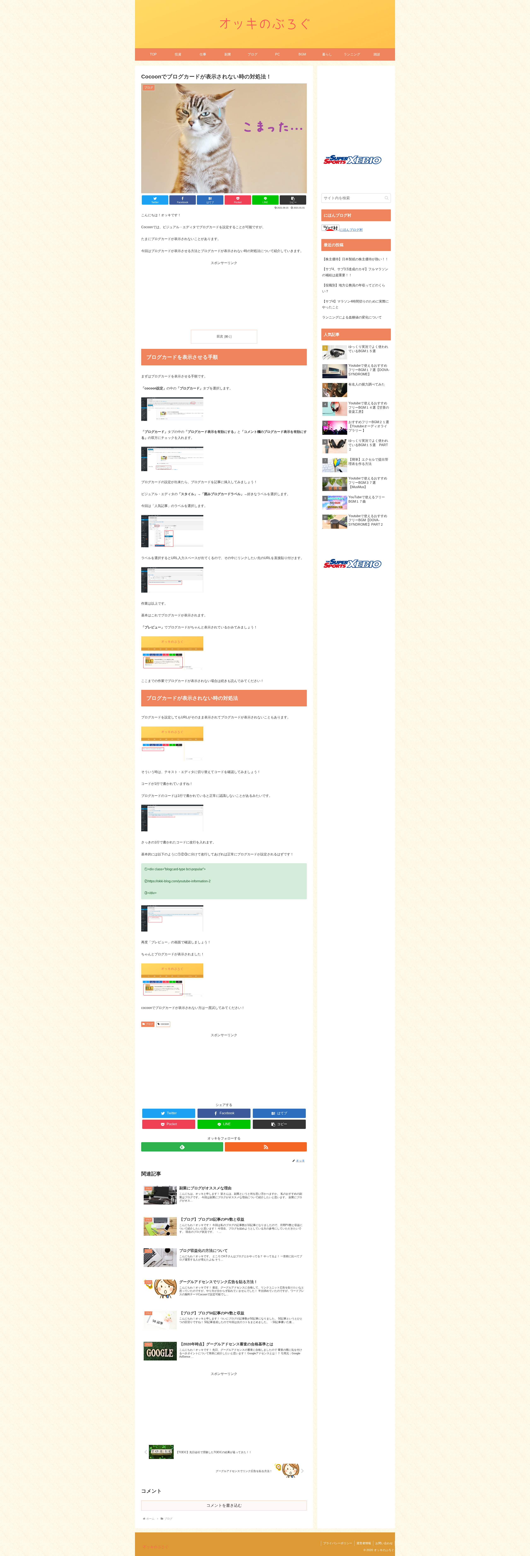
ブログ (149, 1024)
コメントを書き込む (224, 1505)
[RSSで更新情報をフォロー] (266, 1146)
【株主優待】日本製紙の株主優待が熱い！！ (355, 259)
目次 (220, 336)
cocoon (165, 1024)
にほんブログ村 (351, 230)
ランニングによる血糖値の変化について (352, 317)
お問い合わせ (384, 1543)
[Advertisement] (224, 295)
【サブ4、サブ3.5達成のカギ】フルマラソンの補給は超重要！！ (355, 272)
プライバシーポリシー (337, 1543)
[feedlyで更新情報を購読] (182, 1146)
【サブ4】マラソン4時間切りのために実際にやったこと (355, 304)
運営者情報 (364, 1543)
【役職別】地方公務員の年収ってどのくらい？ (353, 288)
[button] (386, 198)
